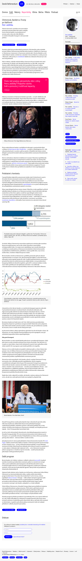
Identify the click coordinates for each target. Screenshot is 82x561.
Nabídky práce (50, 551)
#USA (67, 134)
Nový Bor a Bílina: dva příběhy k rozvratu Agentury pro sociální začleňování (72, 168)
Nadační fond (59, 551)
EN (79, 12)
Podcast (54, 12)
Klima (34, 12)
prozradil (37, 460)
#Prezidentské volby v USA (73, 140)
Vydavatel (29, 551)
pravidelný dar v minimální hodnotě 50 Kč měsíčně (32, 524)
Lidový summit (12, 477)
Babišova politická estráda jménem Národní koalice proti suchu (71, 174)
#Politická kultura (70, 143)
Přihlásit (65, 4)
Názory (17, 12)
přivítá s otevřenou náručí (19, 163)
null (76, 551)
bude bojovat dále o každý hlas (17, 149)
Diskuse (43, 551)
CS (77, 12)
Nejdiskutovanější (76, 150)
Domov (5, 12)
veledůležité (21, 56)
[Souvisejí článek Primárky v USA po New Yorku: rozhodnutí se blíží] (72, 88)
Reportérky (26, 12)
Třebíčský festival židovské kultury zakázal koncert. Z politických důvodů (71, 157)
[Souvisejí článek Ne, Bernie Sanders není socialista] (72, 71)
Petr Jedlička (7, 25)
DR (21, 4)
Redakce (15, 551)
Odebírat (72, 4)
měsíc (75, 151)
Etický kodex (37, 551)
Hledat (78, 4)
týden (71, 151)
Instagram (19, 557)
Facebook (5, 557)
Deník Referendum (10, 4)
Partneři (5, 553)
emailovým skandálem (8, 200)
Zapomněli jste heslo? (18, 536)
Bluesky (66, 551)
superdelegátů (27, 184)
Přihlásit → (8, 536)
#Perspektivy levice (71, 137)
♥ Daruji (44, 4)
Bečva (41, 12)
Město (47, 12)
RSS (26, 557)
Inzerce (71, 551)
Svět (11, 12)
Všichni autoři (21, 551)
